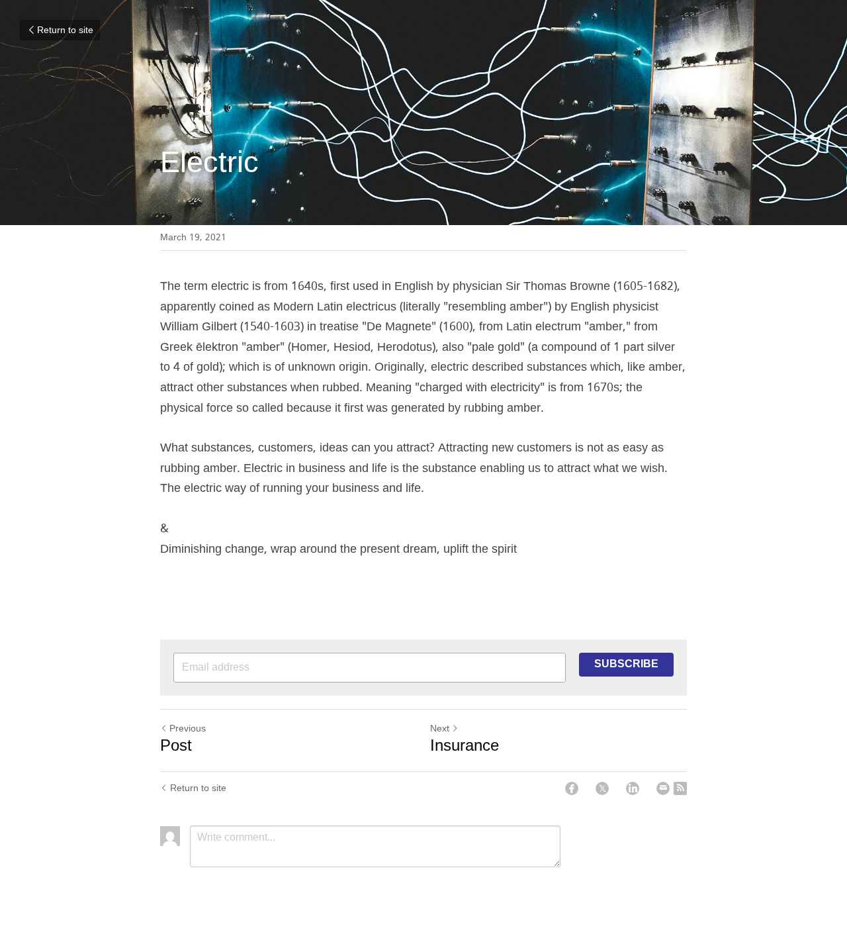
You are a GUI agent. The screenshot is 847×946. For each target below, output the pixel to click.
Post (176, 747)
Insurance (464, 747)
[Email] (663, 788)
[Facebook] (571, 788)
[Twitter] (602, 788)
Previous (187, 729)
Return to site (65, 30)
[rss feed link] (680, 788)
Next (439, 729)
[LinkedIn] (632, 788)
